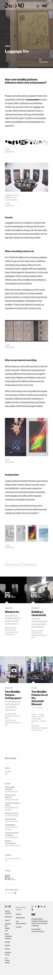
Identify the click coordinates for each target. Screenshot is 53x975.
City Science (10, 630)
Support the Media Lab (8, 927)
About (7, 920)
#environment (10, 634)
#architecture (10, 632)
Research (8, 917)
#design (34, 635)
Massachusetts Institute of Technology (39, 920)
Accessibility (36, 929)
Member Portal (8, 953)
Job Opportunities (21, 922)
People (7, 942)
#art (16, 632)
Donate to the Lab (37, 931)
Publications (20, 918)
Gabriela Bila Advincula (10, 715)
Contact (19, 927)
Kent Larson (35, 728)
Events (7, 945)
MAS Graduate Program (8, 936)
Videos (7, 949)
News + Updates (8, 912)
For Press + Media (7, 960)
